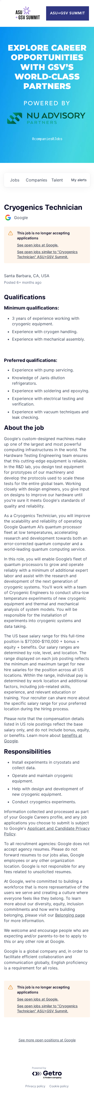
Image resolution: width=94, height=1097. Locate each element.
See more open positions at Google (47, 1040)
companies (36, 179)
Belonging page (70, 915)
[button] (47, 428)
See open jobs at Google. (37, 245)
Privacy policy (35, 1086)
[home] (27, 13)
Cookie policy (59, 1086)
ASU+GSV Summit (67, 13)
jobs (14, 179)
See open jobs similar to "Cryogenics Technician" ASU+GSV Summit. (47, 254)
